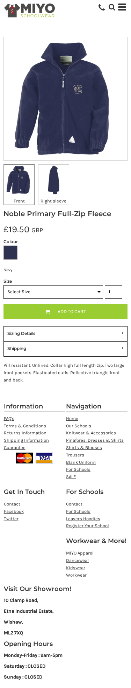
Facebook (14, 511)
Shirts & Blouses (84, 447)
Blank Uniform (81, 462)
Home (72, 418)
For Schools (78, 469)
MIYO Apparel (80, 553)
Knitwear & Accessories (91, 432)
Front (19, 201)
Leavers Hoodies (83, 518)
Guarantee (15, 447)
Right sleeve (53, 201)
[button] (111, 7)
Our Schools (78, 425)
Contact (12, 504)
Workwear (76, 575)
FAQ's (9, 418)
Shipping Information (26, 440)
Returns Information (25, 432)
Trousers (75, 454)
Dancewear (77, 560)
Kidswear (75, 567)
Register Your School (87, 525)
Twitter (11, 518)
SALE (71, 476)
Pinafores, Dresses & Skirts (95, 440)
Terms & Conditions (25, 425)
